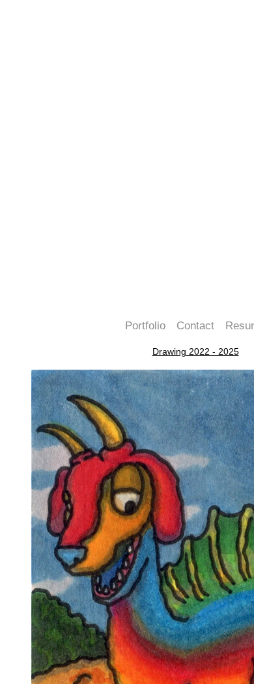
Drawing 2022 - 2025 (195, 351)
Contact (195, 326)
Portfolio (145, 326)
